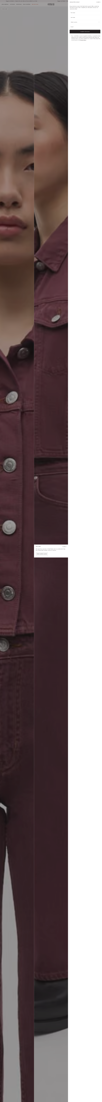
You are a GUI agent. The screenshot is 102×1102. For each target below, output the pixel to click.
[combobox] (42, 554)
